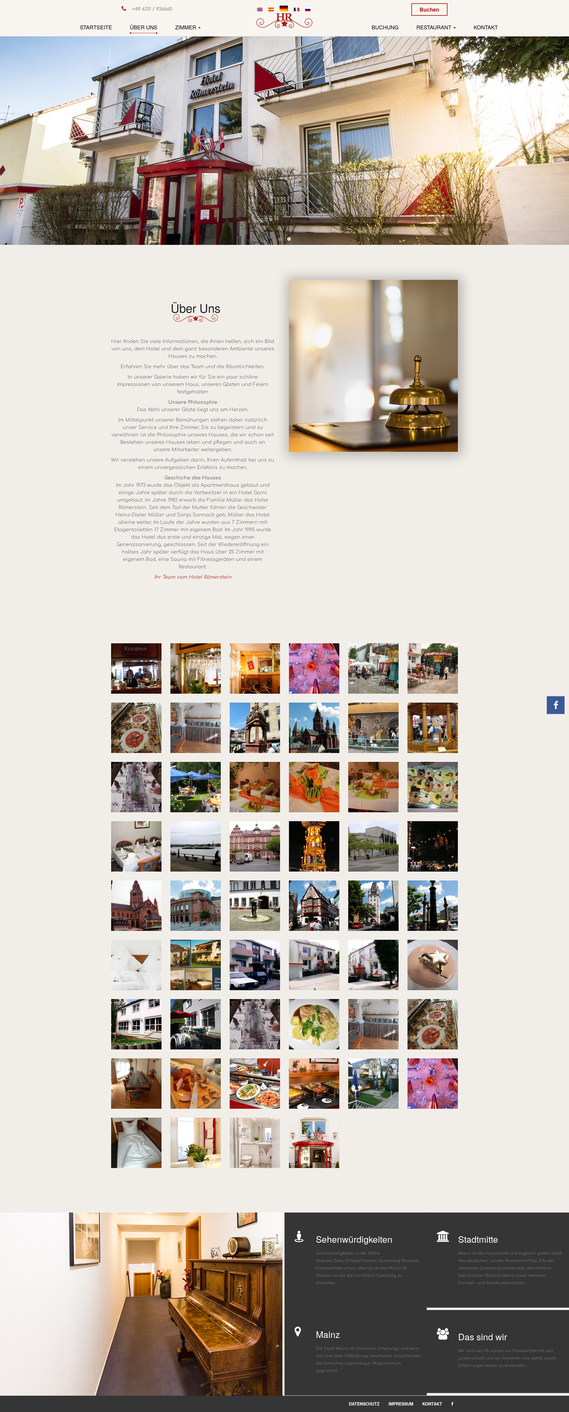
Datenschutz (364, 1404)
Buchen (429, 9)
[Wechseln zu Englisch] (259, 9)
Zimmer (186, 27)
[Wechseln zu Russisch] (307, 9)
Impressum (401, 1404)
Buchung (385, 27)
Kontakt (486, 27)
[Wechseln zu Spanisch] (270, 9)
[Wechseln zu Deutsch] (283, 9)
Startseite (96, 27)
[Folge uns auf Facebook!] (556, 706)
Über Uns (143, 27)
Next (560, 134)
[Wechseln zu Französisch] (296, 9)
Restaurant (434, 27)
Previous (9, 134)
